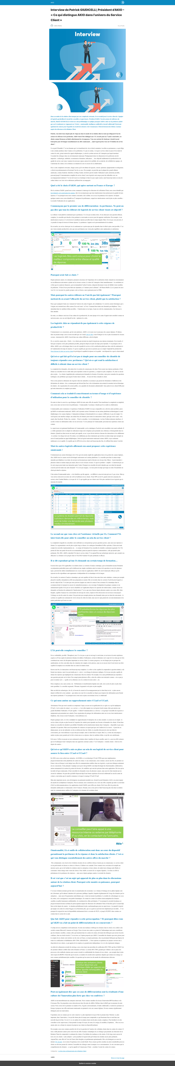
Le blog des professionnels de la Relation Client (72, 1051)
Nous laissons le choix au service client (62, 351)
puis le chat (89, 334)
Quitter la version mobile (87, 1063)
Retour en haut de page (117, 1058)
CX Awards (58, 1042)
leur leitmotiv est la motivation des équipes (63, 193)
